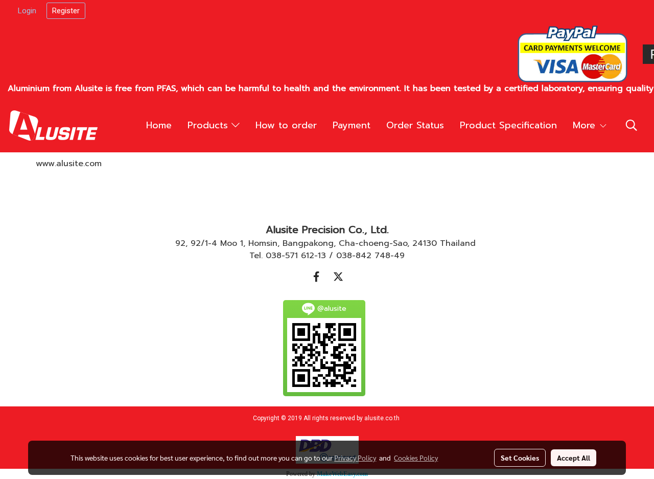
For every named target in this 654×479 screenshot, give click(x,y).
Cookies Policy (416, 457)
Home (159, 125)
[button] (631, 125)
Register (66, 10)
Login (27, 10)
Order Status (415, 125)
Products (209, 125)
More (586, 125)
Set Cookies (520, 457)
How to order (286, 125)
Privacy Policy (355, 457)
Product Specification (508, 125)
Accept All (573, 457)
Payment (351, 125)
